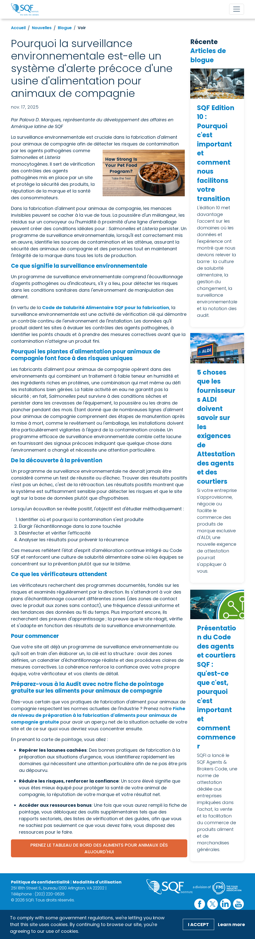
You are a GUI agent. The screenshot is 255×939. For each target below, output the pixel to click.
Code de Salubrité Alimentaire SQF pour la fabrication (105, 307)
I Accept (198, 924)
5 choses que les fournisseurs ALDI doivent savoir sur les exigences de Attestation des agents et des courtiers (216, 427)
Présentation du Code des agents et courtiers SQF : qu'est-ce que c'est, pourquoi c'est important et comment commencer (216, 687)
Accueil (18, 28)
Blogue (65, 28)
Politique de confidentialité (40, 882)
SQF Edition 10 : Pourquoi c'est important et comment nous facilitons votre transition (215, 153)
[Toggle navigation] (236, 9)
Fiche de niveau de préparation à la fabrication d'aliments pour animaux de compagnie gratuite (98, 715)
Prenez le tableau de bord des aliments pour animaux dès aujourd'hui (99, 848)
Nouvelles (42, 28)
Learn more (231, 924)
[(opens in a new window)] (141, 173)
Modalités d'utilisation (97, 882)
